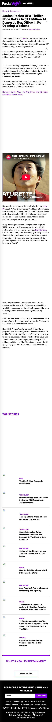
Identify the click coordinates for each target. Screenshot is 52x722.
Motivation (23, 548)
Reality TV (15, 708)
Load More (26, 673)
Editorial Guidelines (26, 717)
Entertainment (11, 704)
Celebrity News (26, 704)
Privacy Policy (15, 715)
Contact (27, 715)
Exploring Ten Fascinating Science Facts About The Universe (30, 643)
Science (22, 637)
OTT (24, 708)
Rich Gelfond (40, 230)
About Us (37, 715)
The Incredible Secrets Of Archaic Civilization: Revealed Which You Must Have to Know (32, 607)
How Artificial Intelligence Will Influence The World (33, 571)
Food (21, 478)
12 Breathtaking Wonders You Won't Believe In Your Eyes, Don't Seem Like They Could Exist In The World (33, 625)
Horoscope (32, 708)
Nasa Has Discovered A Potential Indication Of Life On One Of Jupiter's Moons (33, 500)
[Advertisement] (26, 124)
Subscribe (41, 695)
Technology (24, 495)
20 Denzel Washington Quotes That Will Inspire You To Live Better (32, 554)
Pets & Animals (38, 701)
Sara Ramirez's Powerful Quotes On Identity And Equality (33, 589)
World (21, 568)
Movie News (40, 704)
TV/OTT (6, 708)
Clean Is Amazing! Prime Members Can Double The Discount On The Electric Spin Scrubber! (32, 536)
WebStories (44, 708)
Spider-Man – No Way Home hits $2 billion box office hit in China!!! (25, 93)
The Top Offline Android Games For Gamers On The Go (33, 518)
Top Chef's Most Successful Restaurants (31, 482)
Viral (27, 701)
